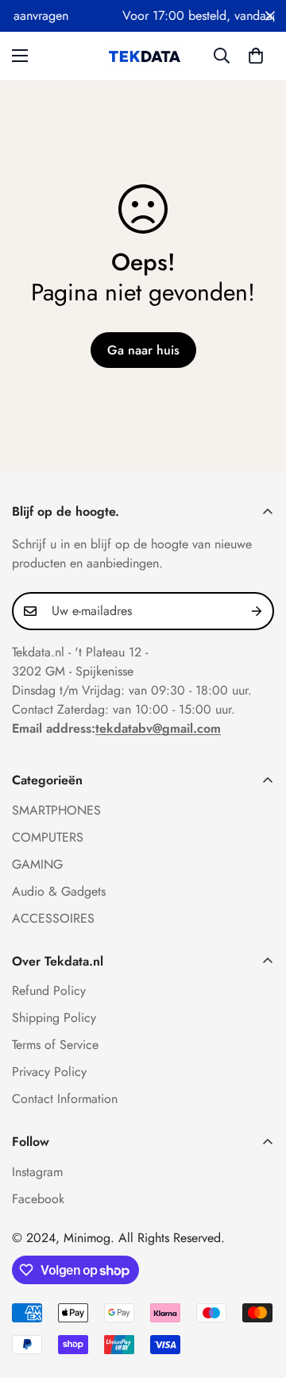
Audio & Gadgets (59, 891)
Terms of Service (55, 1044)
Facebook (38, 1199)
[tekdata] (143, 56)
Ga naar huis (143, 350)
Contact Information (65, 1099)
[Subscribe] (256, 611)
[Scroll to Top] (257, 1294)
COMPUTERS (47, 837)
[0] (256, 55)
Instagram (37, 1172)
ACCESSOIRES (53, 918)
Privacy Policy (49, 1072)
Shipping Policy (54, 1017)
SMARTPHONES (56, 810)
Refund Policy (49, 990)
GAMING (37, 864)
